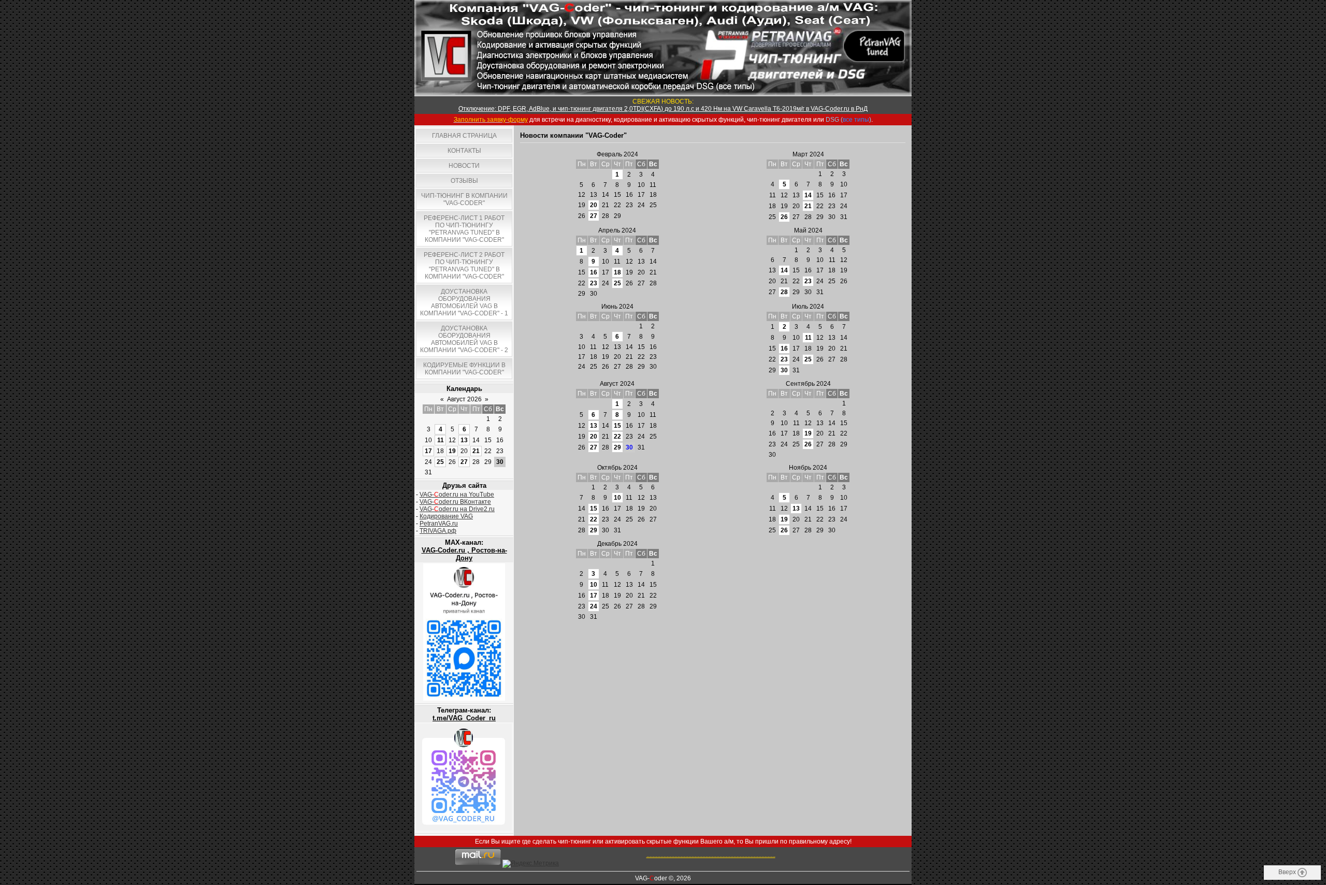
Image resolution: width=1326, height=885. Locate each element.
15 (617, 425)
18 (617, 272)
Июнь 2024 (617, 306)
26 (784, 217)
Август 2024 (617, 383)
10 (617, 497)
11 (440, 440)
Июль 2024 (808, 306)
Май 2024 (808, 230)
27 (464, 462)
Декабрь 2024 (617, 543)
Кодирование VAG (446, 516)
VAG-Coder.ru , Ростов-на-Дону (464, 554)
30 (784, 370)
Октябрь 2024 (617, 467)
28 (784, 292)
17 (428, 451)
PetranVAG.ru (439, 523)
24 (593, 606)
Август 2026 (464, 399)
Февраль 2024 (617, 154)
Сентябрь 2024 (808, 383)
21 (476, 451)
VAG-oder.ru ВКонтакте (455, 501)
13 (464, 440)
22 (617, 436)
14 (808, 195)
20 (593, 205)
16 (593, 272)
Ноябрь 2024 (808, 467)
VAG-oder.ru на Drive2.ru (457, 509)
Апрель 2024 (617, 230)
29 (617, 447)
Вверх (1288, 872)
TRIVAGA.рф (438, 530)
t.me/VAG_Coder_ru (464, 718)
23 (593, 283)
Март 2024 (808, 154)
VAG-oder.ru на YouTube (457, 494)
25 (440, 462)
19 (452, 451)
